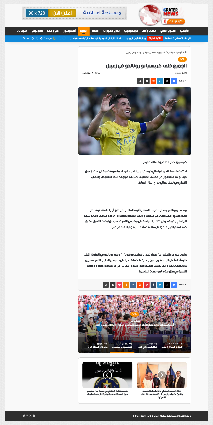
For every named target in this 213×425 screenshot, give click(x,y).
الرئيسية (184, 31)
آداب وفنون (69, 31)
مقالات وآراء (149, 31)
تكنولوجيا (37, 31)
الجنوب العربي (168, 31)
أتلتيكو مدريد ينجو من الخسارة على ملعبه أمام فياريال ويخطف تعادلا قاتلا (134, 324)
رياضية (84, 31)
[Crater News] (164, 15)
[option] (134, 324)
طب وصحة (53, 31)
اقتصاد (95, 31)
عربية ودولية (131, 31)
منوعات (22, 31)
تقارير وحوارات (111, 31)
